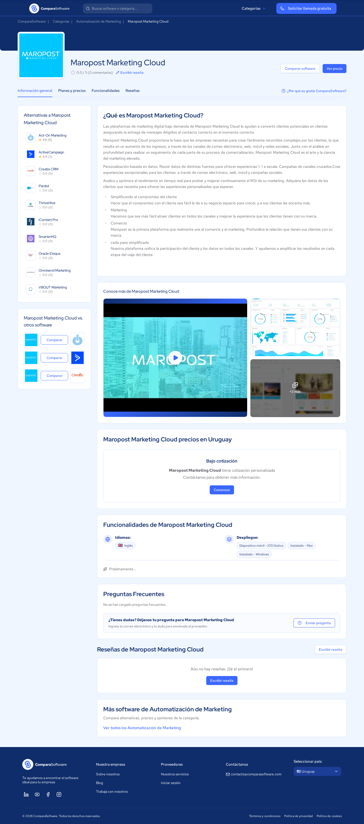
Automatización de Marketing (98, 21)
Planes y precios (72, 90)
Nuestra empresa (110, 764)
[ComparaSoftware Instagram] (59, 794)
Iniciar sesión (171, 783)
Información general (35, 90)
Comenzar (222, 490)
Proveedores (172, 764)
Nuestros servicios (175, 774)
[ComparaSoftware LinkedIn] (26, 794)
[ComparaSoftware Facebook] (48, 794)
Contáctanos (237, 764)
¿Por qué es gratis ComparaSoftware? (316, 91)
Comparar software (300, 68)
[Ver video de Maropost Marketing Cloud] (175, 357)
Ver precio (334, 68)
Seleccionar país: (308, 761)
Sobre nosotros (108, 774)
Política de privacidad (298, 816)
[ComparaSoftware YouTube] (37, 794)
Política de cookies (329, 816)
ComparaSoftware (32, 21)
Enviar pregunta (318, 623)
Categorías (251, 8)
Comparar (57, 339)
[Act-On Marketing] (77, 339)
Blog (99, 783)
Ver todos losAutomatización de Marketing (142, 727)
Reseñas (133, 90)
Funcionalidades (106, 90)
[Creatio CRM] (77, 375)
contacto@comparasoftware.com (256, 774)
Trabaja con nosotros (112, 791)
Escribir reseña (132, 72)
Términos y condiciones (264, 816)
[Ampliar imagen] (295, 327)
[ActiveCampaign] (77, 357)
